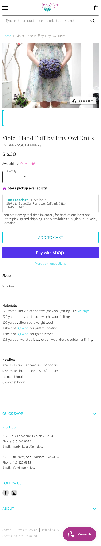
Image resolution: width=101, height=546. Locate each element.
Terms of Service (26, 530)
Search (6, 530)
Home (6, 36)
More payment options (50, 264)
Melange (83, 311)
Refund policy (50, 530)
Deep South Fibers (24, 145)
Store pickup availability (27, 188)
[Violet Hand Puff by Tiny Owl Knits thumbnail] (3, 118)
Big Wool (23, 328)
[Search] (92, 20)
